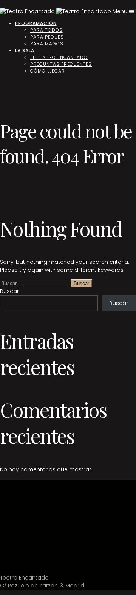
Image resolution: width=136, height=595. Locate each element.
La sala (24, 50)
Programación (36, 23)
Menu (121, 11)
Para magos (46, 43)
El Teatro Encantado (59, 57)
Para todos (46, 30)
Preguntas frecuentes (61, 64)
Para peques (47, 37)
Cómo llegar (47, 71)
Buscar (9, 291)
